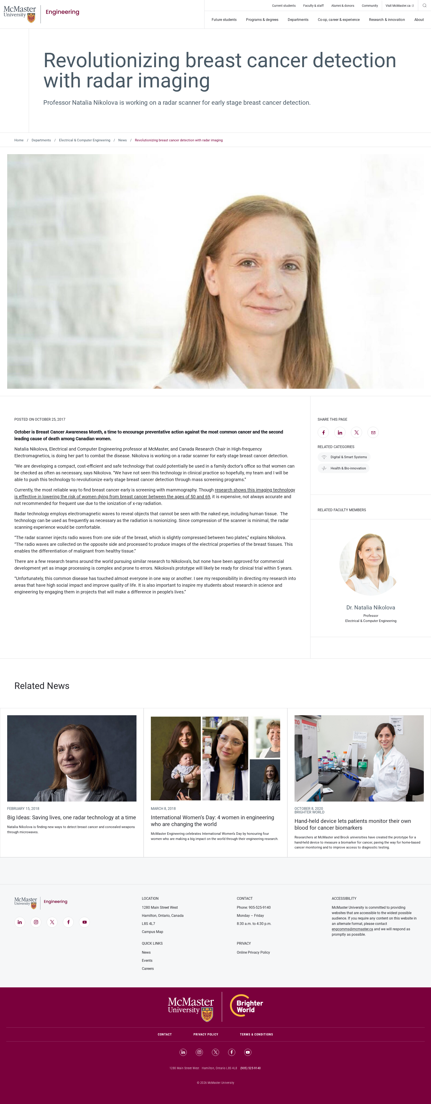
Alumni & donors (342, 5)
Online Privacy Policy (253, 952)
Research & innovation (387, 20)
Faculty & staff (313, 5)
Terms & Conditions (256, 1034)
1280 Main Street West (160, 907)
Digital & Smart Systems (349, 457)
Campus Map (152, 932)
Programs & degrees (262, 20)
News (122, 140)
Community (370, 5)
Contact (170, 1034)
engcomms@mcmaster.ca (352, 929)
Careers (148, 968)
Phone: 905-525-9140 (254, 907)
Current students (284, 5)
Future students (224, 20)
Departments (298, 20)
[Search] (424, 5)
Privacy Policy (206, 1034)
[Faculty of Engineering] (41, 13)
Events (147, 960)
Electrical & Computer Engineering (84, 140)
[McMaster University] (215, 1006)
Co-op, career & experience (339, 20)
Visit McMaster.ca (402, 5)
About (419, 20)
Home (19, 140)
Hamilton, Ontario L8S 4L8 (219, 1068)
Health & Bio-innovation (348, 468)
